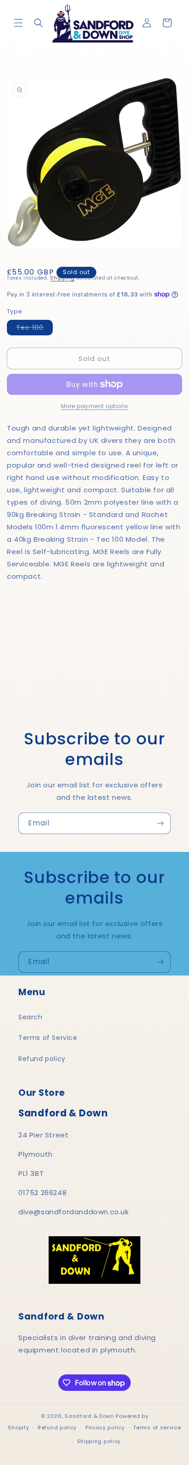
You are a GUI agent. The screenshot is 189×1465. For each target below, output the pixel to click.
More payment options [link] (94, 406)
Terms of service (157, 1427)
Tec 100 (34, 329)
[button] (18, 23)
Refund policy (42, 1058)
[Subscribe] (160, 823)
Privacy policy (105, 1427)
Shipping (62, 278)
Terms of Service (48, 1037)
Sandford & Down (89, 1416)
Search (30, 1017)
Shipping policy (99, 1441)
